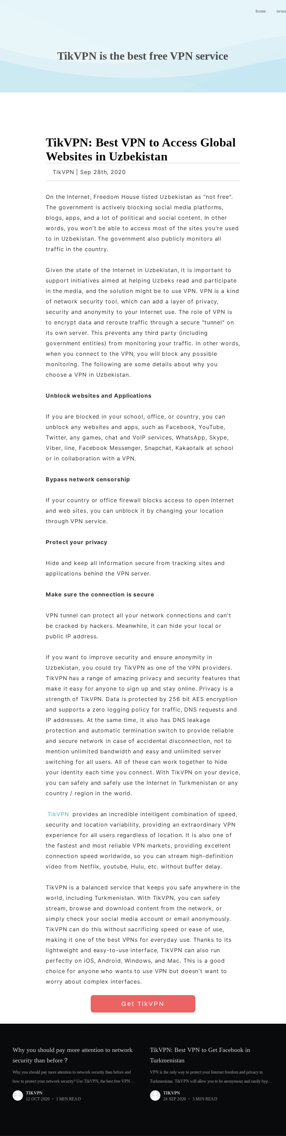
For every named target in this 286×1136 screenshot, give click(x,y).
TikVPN (58, 814)
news (281, 11)
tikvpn (34, 1093)
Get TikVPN (143, 1003)
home (261, 11)
